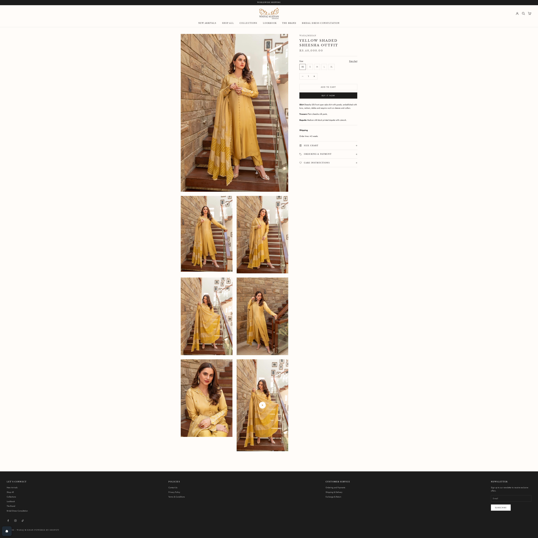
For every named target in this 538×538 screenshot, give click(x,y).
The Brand (289, 23)
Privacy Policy (174, 492)
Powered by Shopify (46, 530)
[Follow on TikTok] (22, 520)
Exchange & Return (333, 496)
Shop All (228, 23)
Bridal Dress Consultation (321, 23)
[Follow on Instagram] (15, 520)
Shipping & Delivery (334, 492)
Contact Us (172, 487)
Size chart (353, 61)
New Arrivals (207, 23)
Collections (248, 23)
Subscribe (501, 507)
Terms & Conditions (176, 496)
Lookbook (270, 23)
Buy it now (328, 95)
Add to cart (328, 87)
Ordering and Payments (335, 487)
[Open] (7, 531)
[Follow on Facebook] (8, 520)
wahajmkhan (307, 36)
